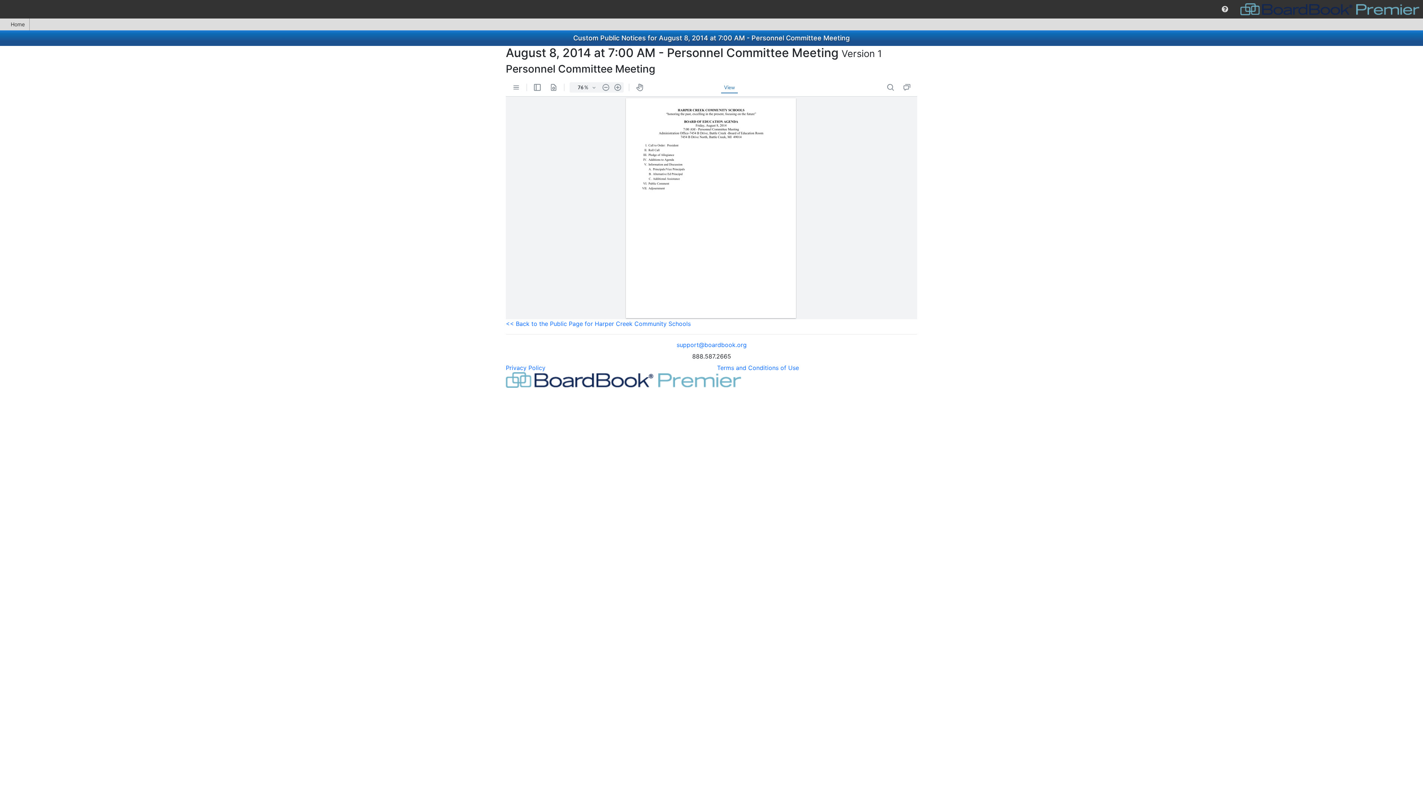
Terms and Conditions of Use (758, 367)
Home (18, 24)
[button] (1225, 9)
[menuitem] (1224, 9)
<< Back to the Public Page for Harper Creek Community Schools (598, 323)
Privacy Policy (525, 367)
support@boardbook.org (712, 345)
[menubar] (711, 9)
